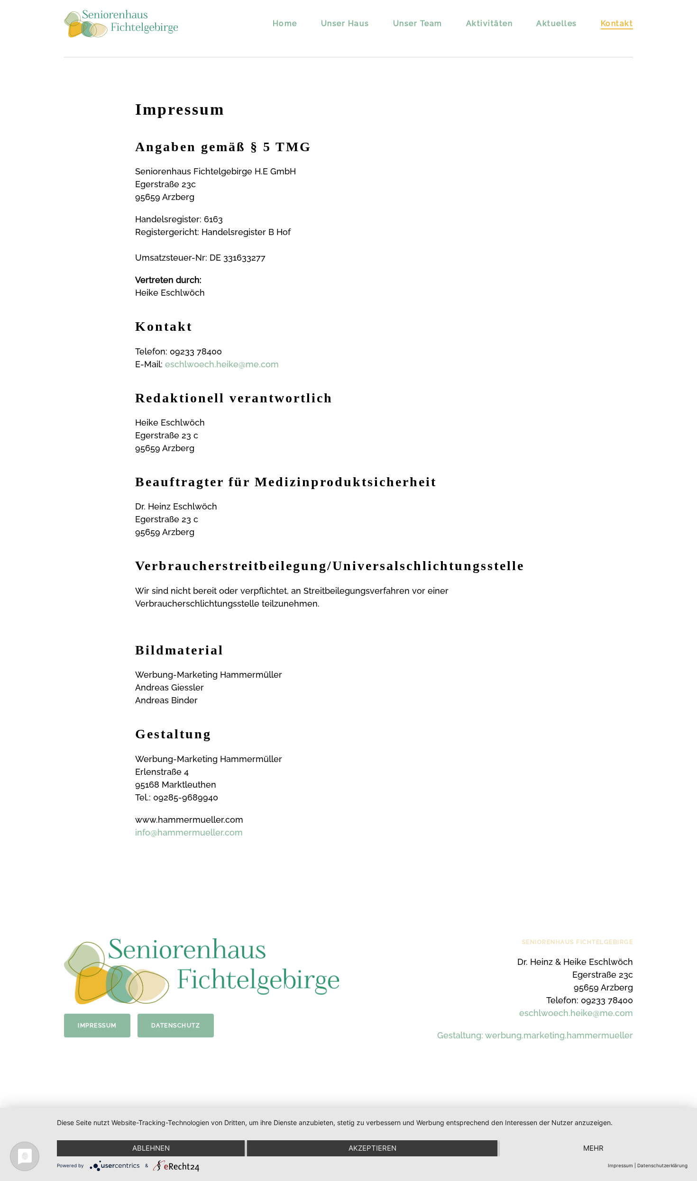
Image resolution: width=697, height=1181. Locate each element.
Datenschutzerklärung (662, 1165)
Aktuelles (556, 23)
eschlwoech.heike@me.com (222, 364)
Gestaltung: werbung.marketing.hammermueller (535, 1035)
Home (285, 23)
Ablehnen (151, 1148)
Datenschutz (176, 1025)
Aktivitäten (489, 23)
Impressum (97, 1025)
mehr (593, 1148)
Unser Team (417, 23)
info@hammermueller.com (189, 832)
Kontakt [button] (617, 23)
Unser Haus (345, 23)
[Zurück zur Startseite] (121, 23)
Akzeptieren (372, 1148)
